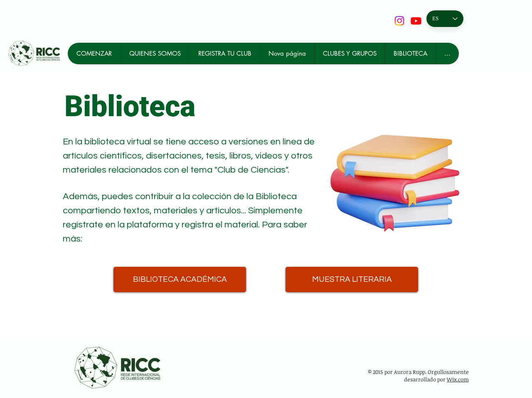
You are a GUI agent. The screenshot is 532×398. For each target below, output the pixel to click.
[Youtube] (416, 21)
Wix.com (458, 379)
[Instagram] (399, 21)
